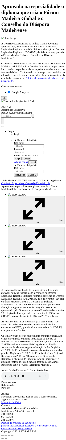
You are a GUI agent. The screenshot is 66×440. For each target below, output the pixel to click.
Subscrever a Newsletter (35, 425)
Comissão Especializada (13, 183)
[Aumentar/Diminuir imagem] (12, 435)
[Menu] (2, 126)
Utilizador (19, 143)
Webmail (14, 428)
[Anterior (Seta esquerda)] (2, 438)
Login (17, 134)
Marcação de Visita (11, 402)
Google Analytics (20, 92)
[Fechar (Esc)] (2, 435)
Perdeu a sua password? (26, 155)
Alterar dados (21, 162)
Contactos (18, 425)
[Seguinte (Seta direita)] (5, 438)
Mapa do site (25, 428)
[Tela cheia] (9, 435)
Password (19, 149)
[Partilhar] (5, 435)
